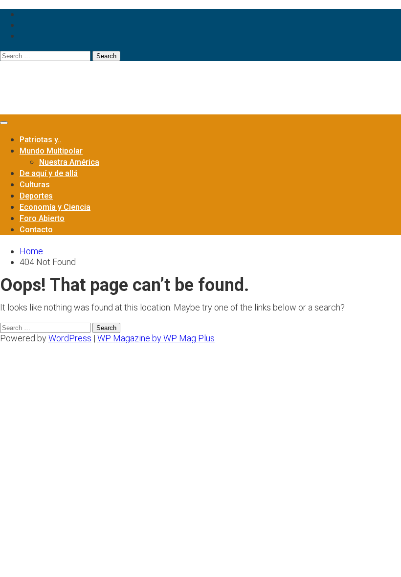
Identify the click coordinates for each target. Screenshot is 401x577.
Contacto (36, 229)
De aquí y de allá (49, 173)
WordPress (69, 338)
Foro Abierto (42, 218)
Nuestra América (69, 162)
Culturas (35, 184)
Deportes (36, 195)
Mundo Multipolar (51, 150)
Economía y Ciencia (55, 207)
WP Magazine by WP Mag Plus (156, 338)
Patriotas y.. (41, 139)
